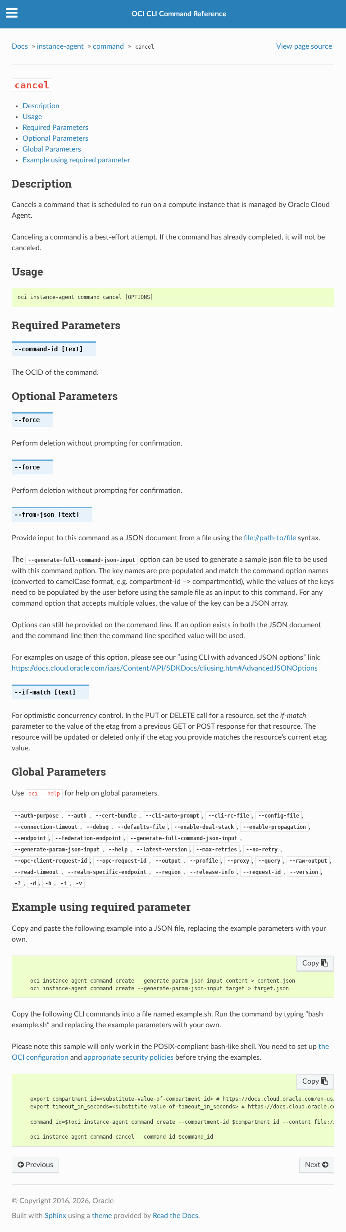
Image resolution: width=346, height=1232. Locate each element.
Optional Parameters (55, 138)
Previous (38, 1164)
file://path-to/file (270, 538)
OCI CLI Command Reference (179, 14)
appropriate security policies (128, 1057)
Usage (32, 116)
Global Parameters (52, 149)
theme (102, 1215)
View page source (304, 46)
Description (41, 106)
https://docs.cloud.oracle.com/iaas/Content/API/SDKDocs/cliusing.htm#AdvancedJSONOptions (165, 668)
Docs (20, 46)
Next (313, 1164)
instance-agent (60, 46)
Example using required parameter (76, 160)
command (108, 46)
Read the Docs (175, 1215)
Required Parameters (55, 127)
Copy (311, 963)
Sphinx (55, 1215)
